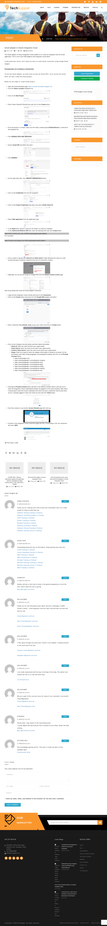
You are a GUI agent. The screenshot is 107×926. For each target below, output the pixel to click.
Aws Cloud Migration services (27, 621)
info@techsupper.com (16, 2)
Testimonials (84, 870)
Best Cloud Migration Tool (26, 706)
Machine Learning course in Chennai (29, 565)
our (20, 817)
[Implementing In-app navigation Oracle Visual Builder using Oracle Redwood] (57, 873)
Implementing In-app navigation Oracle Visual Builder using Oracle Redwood (86, 117)
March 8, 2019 (29, 50)
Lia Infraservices (23, 679)
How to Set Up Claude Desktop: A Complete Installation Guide (84, 125)
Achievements (84, 851)
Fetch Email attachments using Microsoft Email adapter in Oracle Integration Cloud (59, 479)
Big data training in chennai (26, 523)
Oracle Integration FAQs (87, 853)
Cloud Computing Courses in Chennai (30, 552)
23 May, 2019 (33, 481)
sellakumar (22, 599)
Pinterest (100, 1)
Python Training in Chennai (26, 520)
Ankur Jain (9, 50)
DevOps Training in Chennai (26, 560)
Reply (65, 501)
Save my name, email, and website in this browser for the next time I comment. (35, 798)
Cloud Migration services (25, 616)
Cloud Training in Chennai (26, 550)
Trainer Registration (87, 73)
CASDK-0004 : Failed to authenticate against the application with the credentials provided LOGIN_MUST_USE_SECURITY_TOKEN (14, 481)
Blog (81, 848)
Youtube (93, 1)
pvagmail (20, 716)
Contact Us (83, 865)
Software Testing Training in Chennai (29, 513)
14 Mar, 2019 (55, 483)
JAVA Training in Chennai (25, 518)
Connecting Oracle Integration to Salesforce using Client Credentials (85, 109)
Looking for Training (87, 78)
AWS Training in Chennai (25, 555)
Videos (82, 868)
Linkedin (96, 1)
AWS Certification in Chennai (27, 557)
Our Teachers (84, 862)
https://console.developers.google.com (40, 86)
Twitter (85, 1)
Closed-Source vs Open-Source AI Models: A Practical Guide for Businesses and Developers (69, 893)
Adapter (49, 39)
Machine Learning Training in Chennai (30, 562)
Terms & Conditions (96, 923)
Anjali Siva (21, 540)
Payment (82, 859)
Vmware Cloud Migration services (28, 650)
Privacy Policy (85, 923)
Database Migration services (27, 655)
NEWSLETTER (24, 823)
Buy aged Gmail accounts (26, 730)
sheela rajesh (23, 501)
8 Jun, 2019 (11, 486)
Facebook (89, 1)
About (82, 845)
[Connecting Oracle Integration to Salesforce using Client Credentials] (57, 852)
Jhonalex (21, 577)
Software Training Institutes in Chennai (30, 515)
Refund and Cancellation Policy (69, 923)
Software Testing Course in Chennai (29, 530)
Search (98, 55)
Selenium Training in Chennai (27, 525)
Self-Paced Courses (85, 856)
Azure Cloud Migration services (28, 626)
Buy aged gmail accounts (26, 589)
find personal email (23, 752)
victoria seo (22, 740)
